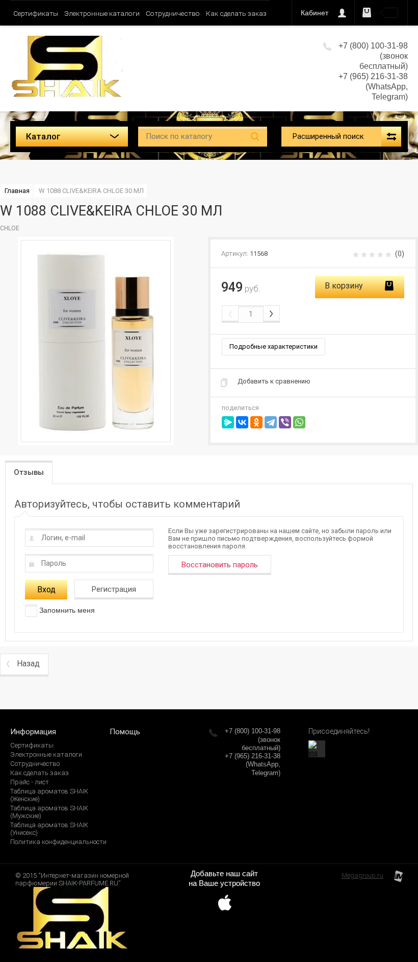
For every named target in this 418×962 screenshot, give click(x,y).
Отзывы (29, 472)
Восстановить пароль (219, 564)
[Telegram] (271, 422)
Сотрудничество (173, 13)
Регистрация (114, 589)
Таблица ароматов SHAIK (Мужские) (49, 812)
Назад (28, 663)
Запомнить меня (66, 610)
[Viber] (285, 422)
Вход (46, 589)
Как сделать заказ (236, 13)
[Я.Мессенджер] (228, 422)
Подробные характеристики (273, 346)
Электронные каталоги (102, 13)
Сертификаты (35, 13)
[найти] (255, 136)
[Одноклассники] (256, 422)
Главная (17, 191)
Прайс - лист (29, 782)
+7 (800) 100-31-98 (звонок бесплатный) (252, 739)
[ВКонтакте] (242, 422)
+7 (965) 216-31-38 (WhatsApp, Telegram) (373, 86)
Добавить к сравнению (274, 381)
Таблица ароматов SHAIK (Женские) (49, 795)
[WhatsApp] (299, 422)
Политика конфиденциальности (58, 842)
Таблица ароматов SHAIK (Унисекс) (49, 828)
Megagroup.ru (362, 875)
